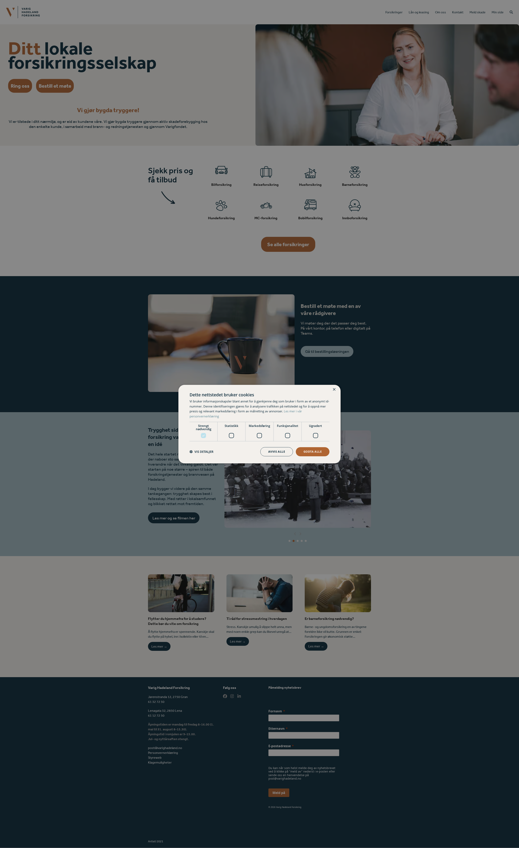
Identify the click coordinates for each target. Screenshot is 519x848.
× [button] (334, 389)
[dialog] (259, 424)
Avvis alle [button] (276, 451)
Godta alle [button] (312, 451)
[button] (201, 451)
